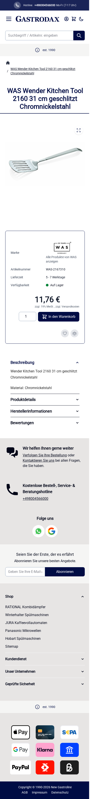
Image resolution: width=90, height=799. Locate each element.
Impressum (37, 792)
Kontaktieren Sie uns (38, 460)
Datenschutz (58, 792)
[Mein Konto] (66, 18)
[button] (43, 596)
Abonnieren (62, 572)
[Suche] (79, 35)
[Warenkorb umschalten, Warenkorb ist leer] (73, 18)
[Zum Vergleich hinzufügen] (74, 333)
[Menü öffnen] (8, 18)
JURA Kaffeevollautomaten (26, 623)
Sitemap (11, 646)
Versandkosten (70, 306)
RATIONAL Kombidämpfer (25, 607)
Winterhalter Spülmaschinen (27, 615)
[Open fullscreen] (78, 130)
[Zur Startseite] (37, 19)
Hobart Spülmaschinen (23, 638)
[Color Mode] (81, 18)
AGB (23, 792)
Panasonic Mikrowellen (23, 631)
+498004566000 (35, 499)
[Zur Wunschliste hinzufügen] (65, 333)
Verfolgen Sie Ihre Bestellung (45, 455)
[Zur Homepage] (7, 63)
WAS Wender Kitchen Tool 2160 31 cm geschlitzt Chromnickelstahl (42, 71)
